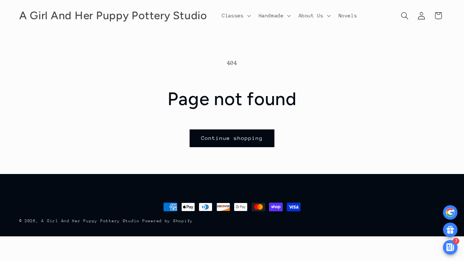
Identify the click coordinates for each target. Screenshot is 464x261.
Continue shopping (232, 138)
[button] (236, 16)
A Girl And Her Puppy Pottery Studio (90, 221)
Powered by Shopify (167, 221)
